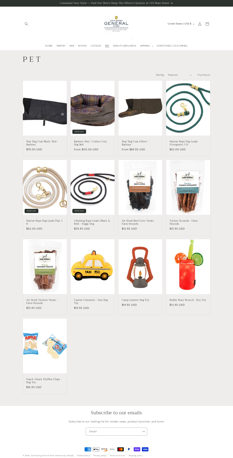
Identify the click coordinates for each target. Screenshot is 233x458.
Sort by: (160, 75)
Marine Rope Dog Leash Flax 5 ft (44, 222)
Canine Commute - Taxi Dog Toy (91, 301)
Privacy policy (100, 455)
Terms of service (117, 455)
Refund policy (83, 455)
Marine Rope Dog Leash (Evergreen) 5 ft (184, 143)
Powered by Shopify (64, 456)
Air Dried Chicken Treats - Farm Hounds (41, 301)
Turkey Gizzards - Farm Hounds (184, 222)
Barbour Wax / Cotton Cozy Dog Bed (90, 143)
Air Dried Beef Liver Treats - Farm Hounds (138, 222)
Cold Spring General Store (43, 456)
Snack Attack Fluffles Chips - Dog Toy (44, 381)
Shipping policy (136, 455)
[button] (26, 24)
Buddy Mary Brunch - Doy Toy (188, 300)
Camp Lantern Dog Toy (135, 300)
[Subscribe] (143, 432)
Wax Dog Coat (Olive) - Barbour (135, 143)
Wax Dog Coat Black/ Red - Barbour (42, 143)
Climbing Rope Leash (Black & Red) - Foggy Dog (92, 222)
